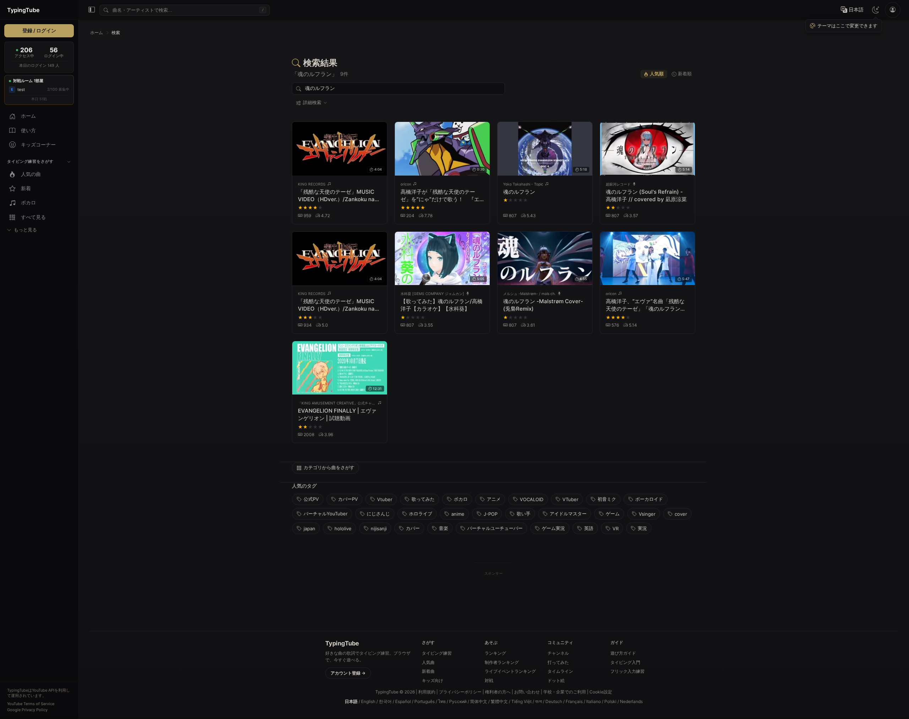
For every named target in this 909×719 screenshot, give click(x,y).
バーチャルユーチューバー (495, 528)
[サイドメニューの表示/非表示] (92, 10)
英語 (588, 528)
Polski (610, 701)
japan (309, 528)
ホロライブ (420, 513)
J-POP (490, 514)
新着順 (685, 73)
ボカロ (461, 499)
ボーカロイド (649, 499)
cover (681, 514)
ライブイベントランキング (510, 671)
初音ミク (607, 499)
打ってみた (558, 662)
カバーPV (348, 499)
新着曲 (428, 671)
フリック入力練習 (627, 671)
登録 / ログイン (39, 30)
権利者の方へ (498, 691)
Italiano (593, 701)
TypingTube (23, 10)
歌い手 (523, 513)
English (368, 701)
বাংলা (538, 701)
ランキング (495, 653)
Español (403, 701)
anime (457, 514)
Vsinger (647, 514)
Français (574, 701)
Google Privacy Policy (27, 709)
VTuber (570, 499)
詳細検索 (312, 102)
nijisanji (379, 528)
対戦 (489, 680)
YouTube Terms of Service (30, 703)
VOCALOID (531, 499)
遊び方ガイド (623, 653)
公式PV (311, 499)
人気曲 (428, 662)
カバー (413, 528)
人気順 (657, 73)
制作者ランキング (502, 662)
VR (616, 528)
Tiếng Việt (521, 701)
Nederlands (631, 701)
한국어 (385, 701)
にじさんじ (378, 513)
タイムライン (560, 671)
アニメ (494, 499)
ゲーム (613, 513)
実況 (642, 528)
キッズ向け (432, 680)
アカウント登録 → (348, 673)
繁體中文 (499, 701)
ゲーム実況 (553, 528)
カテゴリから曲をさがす (329, 467)
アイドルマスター (568, 513)
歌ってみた (423, 499)
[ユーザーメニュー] (892, 10)
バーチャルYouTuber (326, 513)
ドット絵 (556, 680)
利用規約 (426, 691)
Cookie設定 (600, 691)
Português (424, 701)
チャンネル (558, 653)
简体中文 (478, 701)
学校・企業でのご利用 (564, 691)
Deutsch (553, 701)
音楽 (443, 528)
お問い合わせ (527, 691)
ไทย (442, 701)
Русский (458, 701)
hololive (343, 528)
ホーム (96, 32)
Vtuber (384, 499)
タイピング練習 (437, 653)
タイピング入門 (625, 662)
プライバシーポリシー (460, 691)
